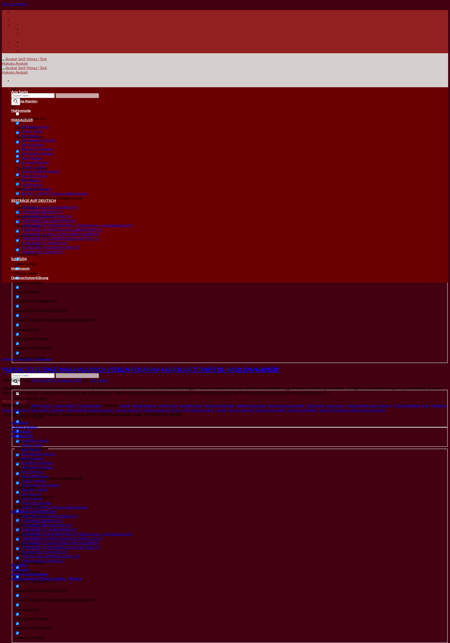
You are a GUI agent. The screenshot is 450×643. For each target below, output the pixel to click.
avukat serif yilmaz (219, 406)
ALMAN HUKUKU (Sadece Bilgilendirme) (54, 194)
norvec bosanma (128, 410)
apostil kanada (144, 406)
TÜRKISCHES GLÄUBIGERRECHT (49, 221)
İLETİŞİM (19, 259)
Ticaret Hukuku (33, 167)
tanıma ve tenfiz (241, 410)
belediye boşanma (251, 406)
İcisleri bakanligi (407, 406)
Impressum (20, 268)
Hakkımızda (21, 111)
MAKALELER (22, 120)
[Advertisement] (225, 319)
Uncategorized (43, 359)
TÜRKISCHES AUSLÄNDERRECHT (49, 207)
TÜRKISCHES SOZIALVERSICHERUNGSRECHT (60, 234)
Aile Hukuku (31, 136)
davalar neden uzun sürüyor (369, 406)
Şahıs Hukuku (32, 158)
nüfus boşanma (156, 410)
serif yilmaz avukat (198, 410)
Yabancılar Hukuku (36, 189)
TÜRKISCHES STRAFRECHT (44, 243)
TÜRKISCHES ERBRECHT (42, 212)
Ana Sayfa (19, 92)
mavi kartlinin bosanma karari (89, 410)
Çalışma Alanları (24, 101)
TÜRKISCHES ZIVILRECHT (43, 252)
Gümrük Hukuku (34, 176)
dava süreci (335, 406)
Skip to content (14, 4)
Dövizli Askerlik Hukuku (40, 171)
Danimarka (315, 406)
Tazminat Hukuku (35, 162)
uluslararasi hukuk (271, 410)
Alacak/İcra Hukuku (37, 149)
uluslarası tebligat (302, 410)
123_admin (99, 380)
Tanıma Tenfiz (31, 131)
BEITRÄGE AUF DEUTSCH (33, 201)
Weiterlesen (14, 401)
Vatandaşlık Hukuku (37, 153)
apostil (124, 406)
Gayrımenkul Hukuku (38, 140)
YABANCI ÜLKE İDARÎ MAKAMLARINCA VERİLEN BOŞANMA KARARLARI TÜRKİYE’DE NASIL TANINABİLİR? (141, 370)
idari (425, 406)
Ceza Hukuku (31, 185)
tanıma (220, 410)
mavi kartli (21, 410)
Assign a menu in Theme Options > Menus (46, 579)
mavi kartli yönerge (47, 410)
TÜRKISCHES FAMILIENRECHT (47, 216)
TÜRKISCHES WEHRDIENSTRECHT (50, 248)
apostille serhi (190, 406)
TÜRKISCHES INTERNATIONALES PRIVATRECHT (61, 230)
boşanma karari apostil (285, 406)
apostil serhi (167, 406)
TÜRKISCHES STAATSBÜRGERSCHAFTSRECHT (60, 239)
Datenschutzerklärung (29, 278)
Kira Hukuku (31, 180)
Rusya (176, 410)
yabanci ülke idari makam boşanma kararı (352, 410)
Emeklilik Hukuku (35, 127)
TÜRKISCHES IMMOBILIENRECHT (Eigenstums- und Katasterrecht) (76, 225)
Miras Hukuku (32, 145)
